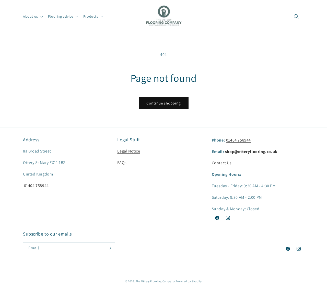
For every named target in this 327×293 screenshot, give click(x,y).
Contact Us (222, 163)
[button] (32, 16)
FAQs (121, 162)
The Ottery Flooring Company (155, 281)
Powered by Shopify (189, 281)
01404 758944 (36, 185)
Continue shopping (163, 103)
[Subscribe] (109, 248)
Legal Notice (128, 151)
